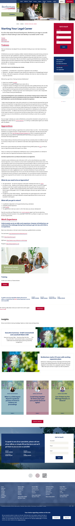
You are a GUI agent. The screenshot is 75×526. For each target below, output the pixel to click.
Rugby (61, 487)
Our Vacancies (59, 61)
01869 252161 (44, 298)
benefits (15, 82)
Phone (57, 35)
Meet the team (40, 308)
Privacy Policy (28, 506)
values (42, 183)
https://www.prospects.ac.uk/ (12, 244)
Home (21, 1)
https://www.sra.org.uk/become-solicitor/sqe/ (17, 240)
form (15, 299)
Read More (5, 284)
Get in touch (69, 1)
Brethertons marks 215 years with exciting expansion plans (55, 358)
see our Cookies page (37, 518)
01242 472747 (52, 298)
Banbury (19, 487)
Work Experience (5, 41)
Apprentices (4, 39)
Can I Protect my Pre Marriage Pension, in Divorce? (62, 398)
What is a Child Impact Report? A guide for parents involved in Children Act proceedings (12, 400)
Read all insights (37, 421)
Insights (39, 1)
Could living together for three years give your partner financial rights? (37, 399)
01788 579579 (61, 298)
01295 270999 (35, 298)
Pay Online (49, 1)
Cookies (44, 506)
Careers (44, 1)
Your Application (60, 69)
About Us (26, 1)
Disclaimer (34, 506)
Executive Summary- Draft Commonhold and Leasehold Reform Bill (19, 334)
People (30, 1)
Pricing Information (15, 506)
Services (35, 1)
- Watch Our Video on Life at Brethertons (11, 269)
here (40, 146)
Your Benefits (59, 67)
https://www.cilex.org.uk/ (9, 237)
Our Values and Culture (61, 63)
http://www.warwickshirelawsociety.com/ (18, 233)
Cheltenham (48, 487)
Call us (61, 1)
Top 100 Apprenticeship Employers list (21, 133)
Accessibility (39, 506)
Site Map (22, 506)
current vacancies (20, 120)
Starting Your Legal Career (31, 24)
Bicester (33, 487)
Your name (58, 30)
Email (57, 40)
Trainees (3, 38)
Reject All (67, 517)
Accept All (56, 517)
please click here (21, 520)
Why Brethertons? (60, 59)
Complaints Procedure (6, 506)
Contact (54, 1)
